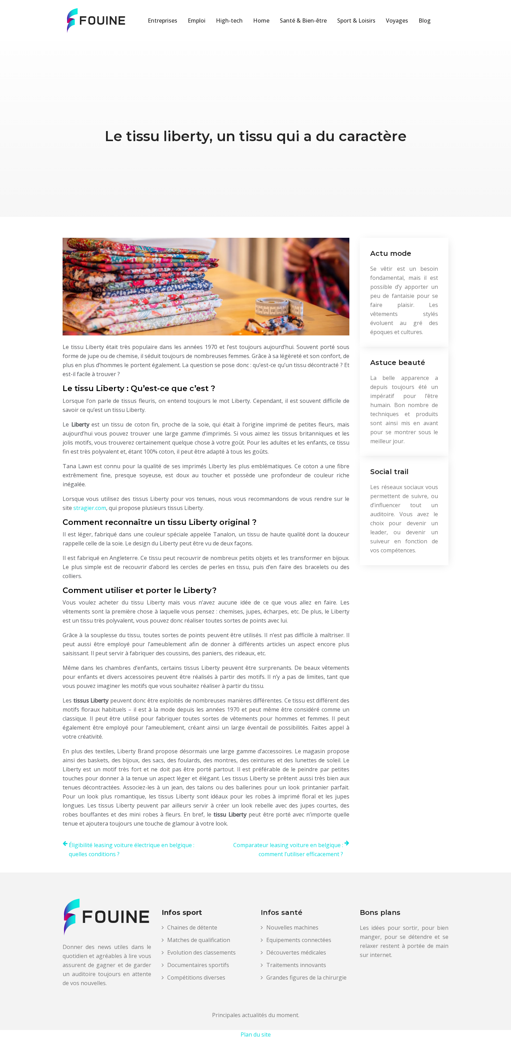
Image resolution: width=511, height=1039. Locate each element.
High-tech (229, 20)
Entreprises (162, 20)
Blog (425, 20)
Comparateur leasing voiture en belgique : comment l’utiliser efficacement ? (288, 849)
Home (261, 20)
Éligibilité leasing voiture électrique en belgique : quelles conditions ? (131, 849)
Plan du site (256, 1034)
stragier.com (89, 508)
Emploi (196, 20)
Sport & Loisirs (356, 20)
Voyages (397, 20)
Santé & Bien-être (303, 20)
